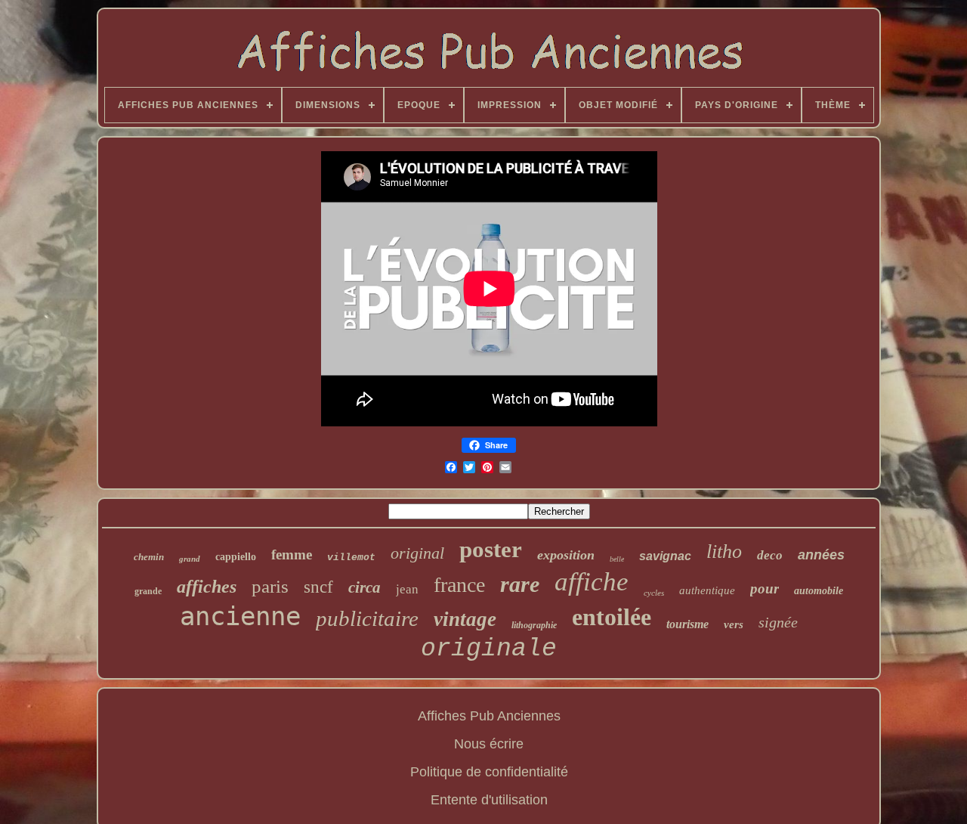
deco (770, 555)
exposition (566, 554)
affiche (592, 581)
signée (778, 622)
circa (364, 587)
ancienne (240, 616)
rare (519, 584)
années (821, 554)
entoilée (611, 616)
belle (617, 559)
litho (724, 551)
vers (733, 624)
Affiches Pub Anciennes (489, 715)
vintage (465, 619)
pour (764, 588)
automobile (818, 590)
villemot (351, 557)
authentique (707, 590)
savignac (665, 556)
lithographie (534, 625)
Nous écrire (489, 743)
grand (189, 558)
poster (490, 549)
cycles (654, 592)
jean (407, 589)
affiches (206, 586)
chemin (149, 556)
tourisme (687, 624)
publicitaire (367, 618)
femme (291, 554)
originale (489, 649)
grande (148, 591)
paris (270, 586)
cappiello (235, 556)
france (459, 584)
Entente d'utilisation (489, 799)
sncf (318, 587)
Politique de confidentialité (489, 771)
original (417, 553)
